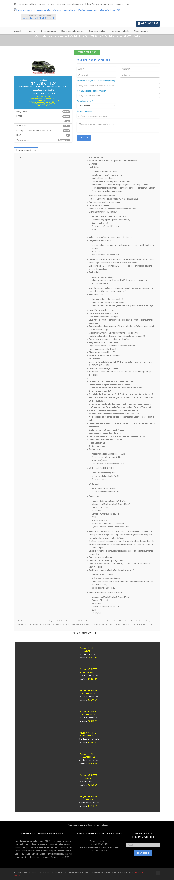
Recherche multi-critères (72, 31)
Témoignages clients (120, 31)
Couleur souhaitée (84, 111)
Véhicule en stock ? (85, 101)
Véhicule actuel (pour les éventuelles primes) (96, 81)
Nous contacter (141, 31)
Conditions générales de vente (50, 872)
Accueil (17, 31)
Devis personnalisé (97, 31)
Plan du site (19, 872)
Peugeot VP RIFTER (88, 648)
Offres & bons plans (87, 52)
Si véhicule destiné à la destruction (91, 91)
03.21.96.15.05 (149, 23)
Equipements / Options (26, 150)
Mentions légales (30, 872)
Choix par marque (48, 31)
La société (30, 31)
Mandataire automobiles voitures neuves (100, 872)
